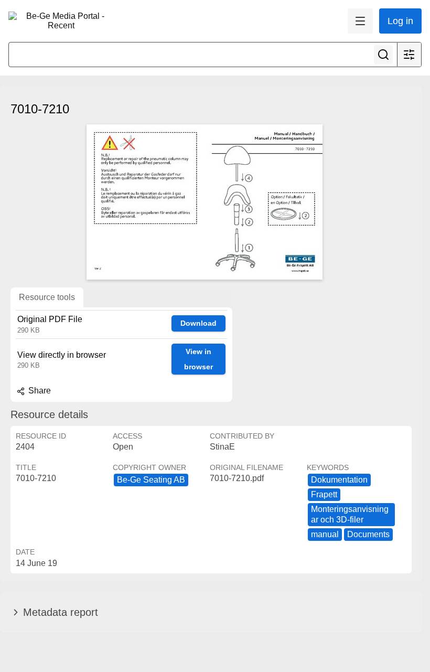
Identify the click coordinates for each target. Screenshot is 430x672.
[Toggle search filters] (409, 54)
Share (38, 390)
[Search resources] (383, 54)
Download (198, 323)
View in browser (198, 359)
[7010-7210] (204, 202)
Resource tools (47, 297)
